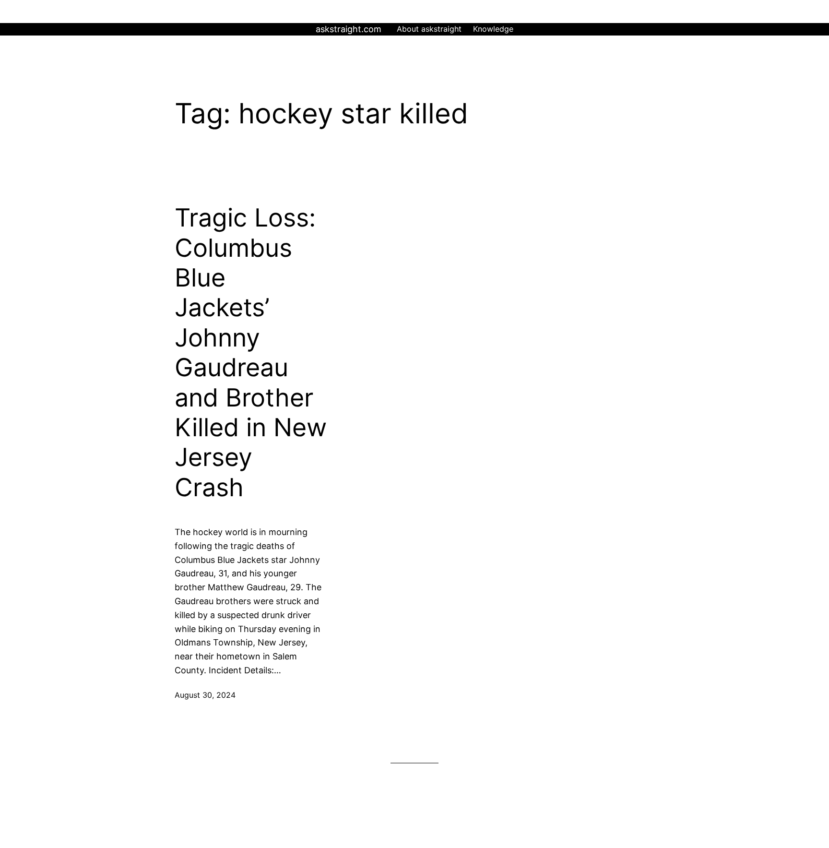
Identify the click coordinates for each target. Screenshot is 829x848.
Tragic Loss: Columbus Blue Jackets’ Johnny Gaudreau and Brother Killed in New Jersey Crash (251, 352)
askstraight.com (348, 29)
